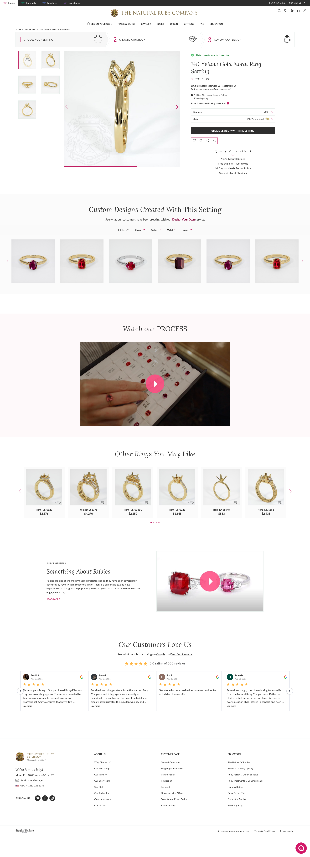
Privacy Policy (168, 805)
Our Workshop (101, 768)
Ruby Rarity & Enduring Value (243, 774)
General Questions (170, 762)
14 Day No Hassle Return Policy (210, 95)
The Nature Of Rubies (239, 762)
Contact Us (100, 805)
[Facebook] (45, 798)
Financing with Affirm (172, 793)
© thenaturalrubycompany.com (233, 831)
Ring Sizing (166, 780)
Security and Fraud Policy (174, 799)
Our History (100, 774)
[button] (177, 107)
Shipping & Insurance (171, 768)
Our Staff (99, 786)
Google (160, 654)
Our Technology (102, 793)
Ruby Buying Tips (236, 793)
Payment (165, 786)
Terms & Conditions (264, 831)
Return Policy (168, 774)
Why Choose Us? (102, 762)
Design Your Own (183, 219)
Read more (53, 599)
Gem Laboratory (102, 799)
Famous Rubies (235, 786)
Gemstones (74, 2)
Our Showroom (102, 780)
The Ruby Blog (235, 805)
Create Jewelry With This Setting (232, 130)
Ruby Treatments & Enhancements (245, 780)
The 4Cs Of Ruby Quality (240, 768)
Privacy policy (287, 831)
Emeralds (31, 2)
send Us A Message (31, 780)
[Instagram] (52, 798)
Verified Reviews (181, 654)
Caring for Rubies (237, 799)
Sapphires (52, 2)
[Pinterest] (37, 798)
